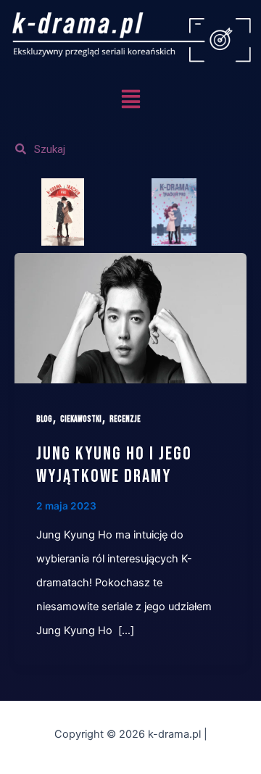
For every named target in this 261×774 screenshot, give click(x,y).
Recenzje (125, 419)
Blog (44, 419)
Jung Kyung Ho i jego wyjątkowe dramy (114, 465)
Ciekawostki (81, 419)
